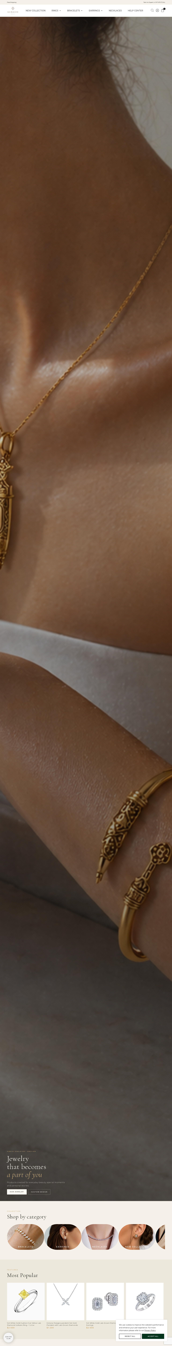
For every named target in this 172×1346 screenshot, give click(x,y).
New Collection (36, 10)
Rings (55, 10)
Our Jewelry (17, 1192)
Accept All (153, 1336)
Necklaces (115, 10)
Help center (135, 10)
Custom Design (39, 1192)
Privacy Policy (150, 1330)
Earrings (94, 10)
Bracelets (73, 10)
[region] (141, 1330)
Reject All (130, 1336)
